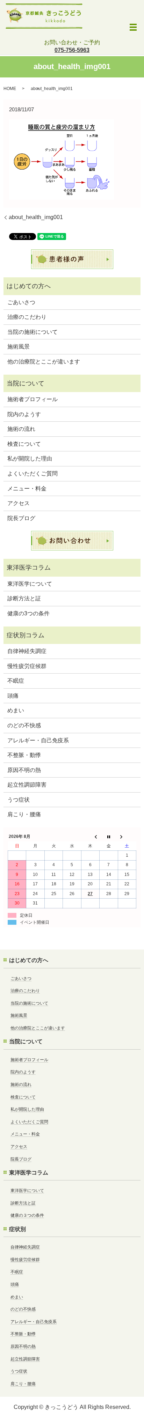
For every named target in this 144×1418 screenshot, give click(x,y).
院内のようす (24, 414)
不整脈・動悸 (24, 755)
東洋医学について (29, 584)
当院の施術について (32, 332)
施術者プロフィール (32, 399)
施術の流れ (21, 429)
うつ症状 (18, 800)
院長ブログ (21, 518)
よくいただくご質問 (32, 474)
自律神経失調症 (26, 651)
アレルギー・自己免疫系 (38, 740)
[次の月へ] (127, 836)
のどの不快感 (24, 725)
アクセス (18, 503)
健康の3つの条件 (28, 613)
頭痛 (13, 696)
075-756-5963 (72, 50)
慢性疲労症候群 (26, 666)
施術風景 (18, 347)
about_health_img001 (36, 217)
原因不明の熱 (24, 770)
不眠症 (15, 681)
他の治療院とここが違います (43, 362)
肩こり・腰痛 (24, 814)
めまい (15, 710)
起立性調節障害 (26, 785)
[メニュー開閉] (133, 27)
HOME (9, 88)
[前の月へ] (90, 836)
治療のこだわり (26, 317)
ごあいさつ (21, 302)
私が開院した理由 (29, 459)
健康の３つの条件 (27, 1215)
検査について (24, 444)
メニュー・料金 (26, 489)
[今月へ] (109, 836)
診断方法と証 (24, 598)
